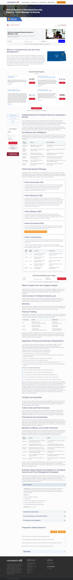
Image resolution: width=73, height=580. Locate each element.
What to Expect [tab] (13, 118)
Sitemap (28, 570)
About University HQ (31, 562)
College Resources (50, 563)
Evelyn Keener (63, 24)
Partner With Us (30, 569)
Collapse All (62, 531)
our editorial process (63, 25)
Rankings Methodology (31, 566)
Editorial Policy (30, 565)
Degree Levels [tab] (13, 115)
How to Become (50, 562)
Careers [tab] (13, 120)
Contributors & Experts (31, 563)
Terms (28, 573)
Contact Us (29, 567)
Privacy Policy (29, 572)
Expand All (53, 531)
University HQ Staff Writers (14, 24)
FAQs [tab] (13, 123)
